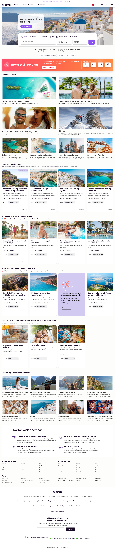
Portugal (41, 471)
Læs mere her (67, 308)
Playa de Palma (61, 465)
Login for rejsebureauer (90, 501)
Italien (3, 465)
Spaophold (23, 482)
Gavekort (79, 506)
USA (3, 469)
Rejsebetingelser (28, 501)
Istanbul (60, 471)
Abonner (70, 529)
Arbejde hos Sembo (40, 501)
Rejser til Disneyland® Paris (26, 480)
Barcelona (78, 465)
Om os (19, 501)
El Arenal (78, 471)
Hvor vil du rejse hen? (27, 41)
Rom (59, 467)
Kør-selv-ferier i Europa (44, 480)
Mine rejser (41, 5)
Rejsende (76, 41)
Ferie (16, 5)
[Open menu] (112, 5)
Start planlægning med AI (67, 55)
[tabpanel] (57, 42)
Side (96, 471)
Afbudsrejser (42, 478)
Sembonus (36, 506)
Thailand (41, 467)
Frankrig (22, 465)
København (79, 469)
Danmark (22, 463)
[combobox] (38, 43)
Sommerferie (5, 478)
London (97, 465)
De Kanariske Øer (43, 469)
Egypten (4, 471)
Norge (22, 471)
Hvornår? (60, 41)
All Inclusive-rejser (62, 478)
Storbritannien (23, 469)
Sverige (22, 467)
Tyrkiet (40, 463)
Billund (78, 463)
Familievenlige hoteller (7, 482)
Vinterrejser (23, 478)
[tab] (24, 36)
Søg (91, 42)
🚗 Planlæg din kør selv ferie (48, 55)
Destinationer (28, 5)
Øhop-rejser (98, 478)
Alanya (59, 463)
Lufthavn (5, 202)
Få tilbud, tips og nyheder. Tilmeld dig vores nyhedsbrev (58, 506)
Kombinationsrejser (81, 478)
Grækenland (42, 465)
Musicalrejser (98, 480)
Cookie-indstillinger (58, 511)
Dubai (96, 469)
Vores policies (68, 501)
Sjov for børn (42, 482)
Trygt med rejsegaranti (55, 501)
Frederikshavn (98, 467)
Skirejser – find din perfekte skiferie (66, 480)
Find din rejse (26, 26)
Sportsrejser (79, 480)
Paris (96, 463)
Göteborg (60, 469)
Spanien (4, 463)
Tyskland (4, 467)
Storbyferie (4, 480)
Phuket (78, 467)
